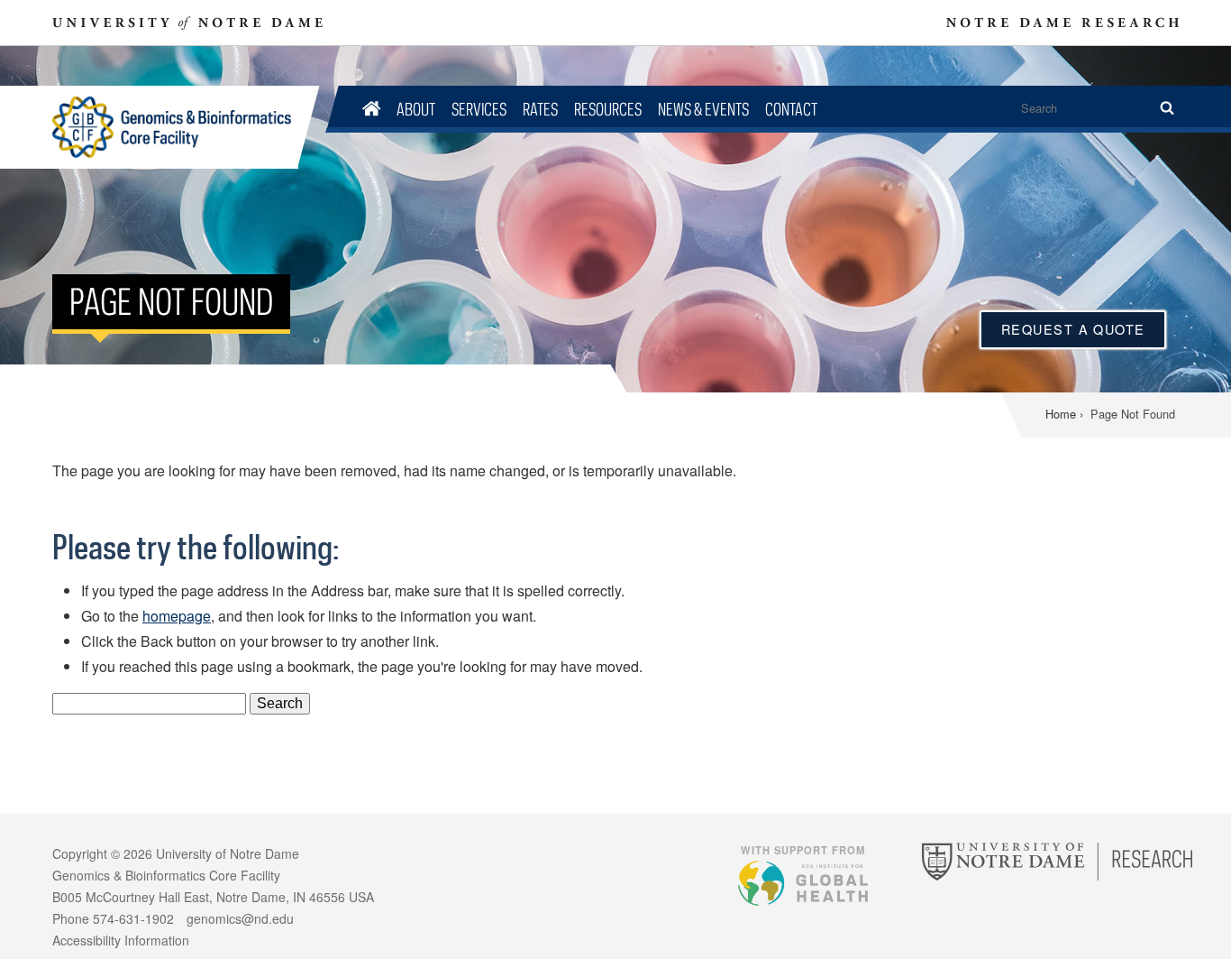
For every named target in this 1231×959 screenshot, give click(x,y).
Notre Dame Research (1062, 22)
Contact (791, 108)
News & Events (703, 108)
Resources (608, 108)
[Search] (1166, 108)
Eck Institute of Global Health (803, 882)
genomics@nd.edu (240, 918)
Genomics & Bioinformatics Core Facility (175, 127)
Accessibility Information (120, 940)
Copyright (79, 853)
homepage (176, 615)
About (416, 108)
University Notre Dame (188, 22)
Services (478, 108)
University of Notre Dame (227, 853)
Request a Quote (1073, 328)
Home (1060, 413)
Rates (540, 108)
